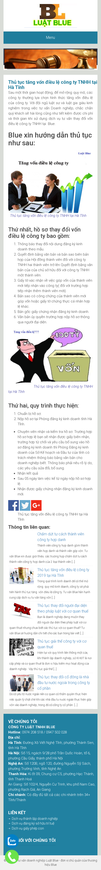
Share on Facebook (13, 505)
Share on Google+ (36, 505)
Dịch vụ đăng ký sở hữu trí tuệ (33, 823)
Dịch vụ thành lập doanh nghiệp (35, 819)
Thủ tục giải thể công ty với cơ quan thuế (61, 644)
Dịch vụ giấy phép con (28, 828)
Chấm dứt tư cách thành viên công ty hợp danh (60, 537)
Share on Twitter (25, 505)
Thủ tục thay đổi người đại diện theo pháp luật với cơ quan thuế (62, 608)
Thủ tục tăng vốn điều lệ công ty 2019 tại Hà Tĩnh (63, 573)
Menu (50, 37)
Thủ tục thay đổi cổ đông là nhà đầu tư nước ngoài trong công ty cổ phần (63, 683)
